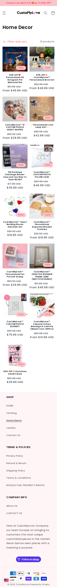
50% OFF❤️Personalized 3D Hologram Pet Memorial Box (15, 78)
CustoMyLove (22, 584)
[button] (4, 13)
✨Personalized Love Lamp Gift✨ (42, 126)
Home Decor (14, 420)
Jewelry (11, 427)
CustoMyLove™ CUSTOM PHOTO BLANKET (15, 324)
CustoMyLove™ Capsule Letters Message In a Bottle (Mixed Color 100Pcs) (42, 325)
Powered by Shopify (40, 584)
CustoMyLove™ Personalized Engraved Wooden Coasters (42, 226)
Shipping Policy (15, 470)
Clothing (11, 413)
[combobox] (11, 580)
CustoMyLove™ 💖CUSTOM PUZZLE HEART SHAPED (15, 127)
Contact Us (13, 435)
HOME (9, 405)
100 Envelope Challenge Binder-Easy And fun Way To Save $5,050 (14, 176)
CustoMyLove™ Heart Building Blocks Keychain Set (15, 224)
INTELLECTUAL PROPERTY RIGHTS (25, 485)
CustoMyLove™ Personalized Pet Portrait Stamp (15, 274)
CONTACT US (14, 513)
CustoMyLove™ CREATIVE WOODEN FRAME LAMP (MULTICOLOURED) (42, 275)
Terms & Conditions (18, 477)
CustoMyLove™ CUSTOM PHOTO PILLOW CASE (42, 174)
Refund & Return (16, 463)
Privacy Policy (14, 455)
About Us (12, 505)
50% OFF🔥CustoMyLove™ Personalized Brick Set (42, 77)
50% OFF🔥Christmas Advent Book (15, 372)
